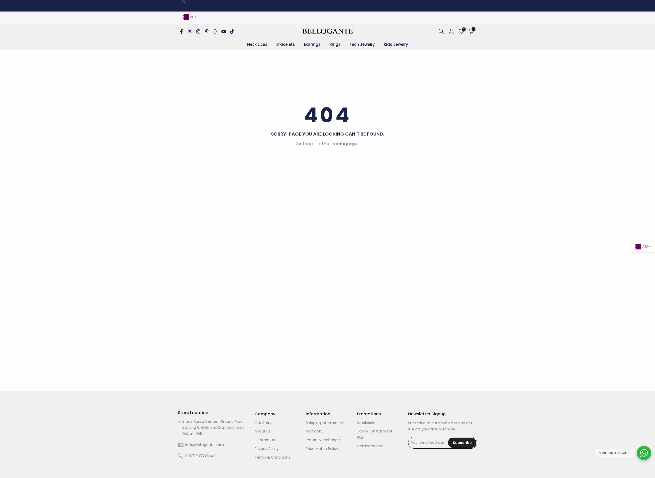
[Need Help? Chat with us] (644, 453)
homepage (345, 143)
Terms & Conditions (272, 457)
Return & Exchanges (324, 440)
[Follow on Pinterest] (206, 31)
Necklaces (257, 44)
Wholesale (366, 422)
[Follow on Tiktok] (232, 31)
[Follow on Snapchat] (215, 31)
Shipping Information (324, 422)
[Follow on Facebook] (181, 31)
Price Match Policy (322, 448)
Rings (335, 44)
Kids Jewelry (396, 44)
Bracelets (285, 44)
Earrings (312, 44)
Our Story (263, 422)
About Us (262, 431)
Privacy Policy (267, 448)
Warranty (314, 431)
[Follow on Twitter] (190, 31)
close (180, 2)
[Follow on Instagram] (198, 31)
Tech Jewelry (362, 44)
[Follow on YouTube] (223, 31)
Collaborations (370, 446)
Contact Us (265, 440)
